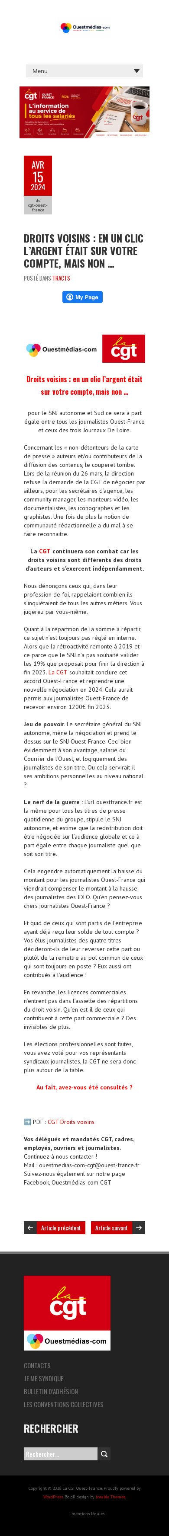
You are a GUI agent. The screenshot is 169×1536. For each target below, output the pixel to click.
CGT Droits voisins (71, 1122)
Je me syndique (43, 1378)
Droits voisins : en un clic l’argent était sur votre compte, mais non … (83, 250)
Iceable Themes (110, 1497)
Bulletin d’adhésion (51, 1391)
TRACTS (61, 278)
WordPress (53, 1497)
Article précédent (61, 1227)
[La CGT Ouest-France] (85, 22)
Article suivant (111, 1227)
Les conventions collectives (64, 1404)
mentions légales (88, 1514)
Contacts (37, 1365)
